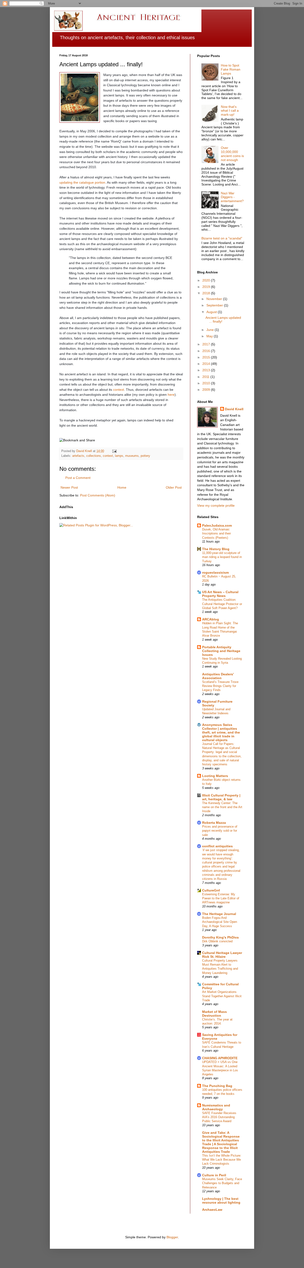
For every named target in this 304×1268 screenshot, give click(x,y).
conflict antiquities (217, 846)
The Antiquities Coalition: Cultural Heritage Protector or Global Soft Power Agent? (222, 604)
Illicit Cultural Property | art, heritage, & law (221, 797)
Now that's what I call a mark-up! (230, 111)
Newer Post (69, 487)
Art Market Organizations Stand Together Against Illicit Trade (222, 996)
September (215, 305)
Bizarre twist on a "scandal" (221, 238)
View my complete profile (216, 505)
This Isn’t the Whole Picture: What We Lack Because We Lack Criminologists (221, 1160)
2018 (206, 293)
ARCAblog (210, 619)
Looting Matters (215, 776)
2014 (206, 364)
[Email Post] (114, 451)
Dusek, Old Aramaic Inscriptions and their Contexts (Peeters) (216, 533)
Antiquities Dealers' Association (218, 676)
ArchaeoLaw (212, 1209)
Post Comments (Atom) (97, 495)
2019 (206, 287)
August (212, 312)
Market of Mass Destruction (214, 1013)
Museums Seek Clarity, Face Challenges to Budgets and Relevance (222, 1183)
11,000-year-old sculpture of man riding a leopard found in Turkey (222, 557)
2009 (206, 389)
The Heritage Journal (219, 914)
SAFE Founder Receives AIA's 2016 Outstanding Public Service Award (219, 1117)
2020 (206, 280)
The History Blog (215, 549)
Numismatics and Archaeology (216, 1107)
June (210, 330)
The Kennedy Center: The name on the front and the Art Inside (222, 807)
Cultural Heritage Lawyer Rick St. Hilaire (222, 954)
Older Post (174, 487)
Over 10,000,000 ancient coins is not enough (232, 154)
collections (93, 456)
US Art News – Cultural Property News (220, 594)
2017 (206, 344)
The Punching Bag (217, 1086)
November (214, 299)
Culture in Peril (214, 1175)
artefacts (78, 456)
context (118, 389)
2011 (206, 377)
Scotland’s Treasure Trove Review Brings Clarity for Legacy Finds (220, 686)
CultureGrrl (211, 890)
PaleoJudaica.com (217, 525)
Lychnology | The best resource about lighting (221, 1200)
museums (132, 456)
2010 (206, 383)
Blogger (172, 1237)
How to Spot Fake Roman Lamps (230, 69)
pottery (145, 456)
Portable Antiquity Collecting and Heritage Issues (221, 651)
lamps (119, 456)
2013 (206, 370)
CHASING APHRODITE (220, 1058)
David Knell (234, 409)
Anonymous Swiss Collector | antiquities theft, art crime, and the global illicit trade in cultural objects (221, 732)
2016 (206, 351)
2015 (206, 357)
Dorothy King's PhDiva (220, 937)
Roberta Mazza (214, 823)
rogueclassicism (215, 572)
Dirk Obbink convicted (217, 941)
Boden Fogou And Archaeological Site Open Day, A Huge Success (219, 922)
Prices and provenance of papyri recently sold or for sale (219, 831)
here (171, 394)
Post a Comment (77, 478)
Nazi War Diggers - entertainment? (232, 197)
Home (121, 487)
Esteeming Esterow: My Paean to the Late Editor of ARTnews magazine (220, 898)
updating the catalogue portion (82, 182)
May (210, 336)
